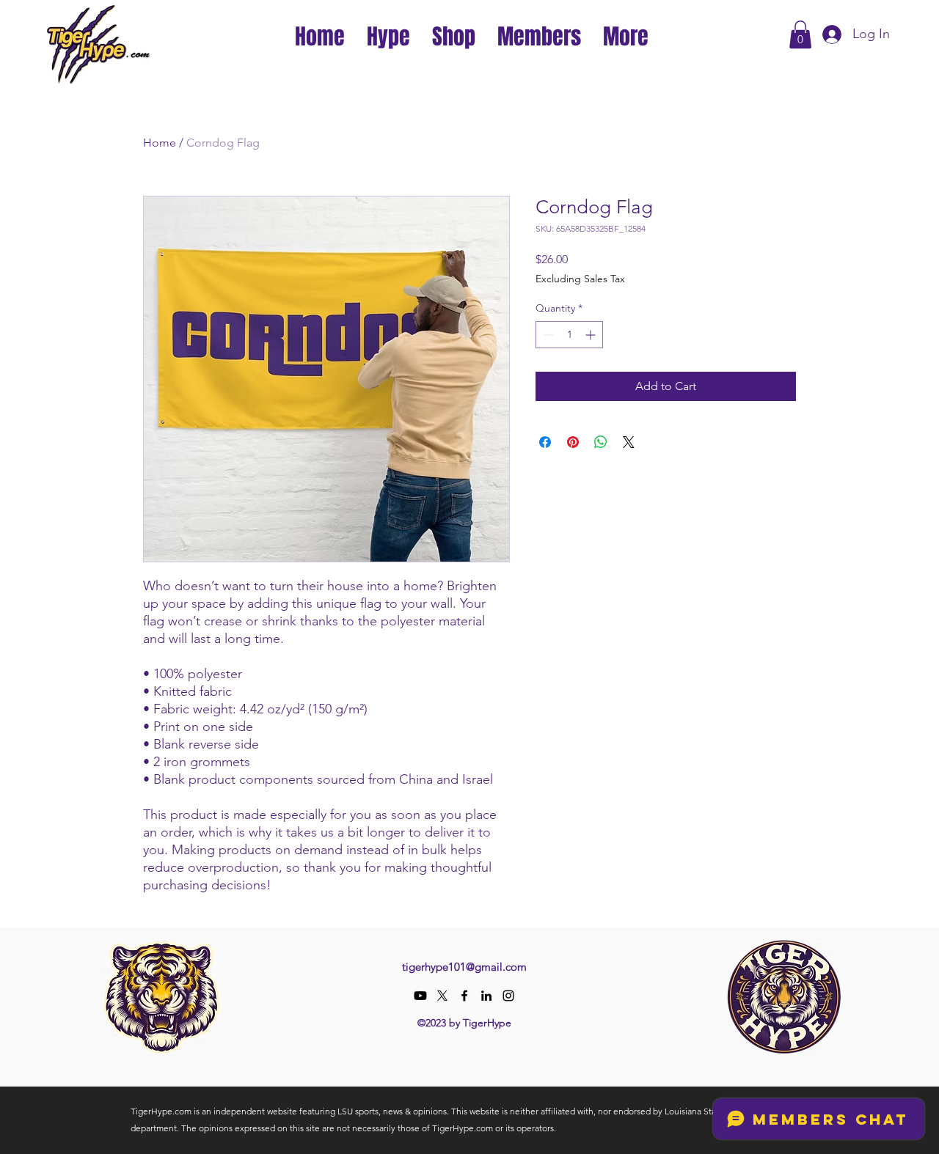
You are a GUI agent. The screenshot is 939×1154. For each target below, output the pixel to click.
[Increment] (591, 335)
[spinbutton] (569, 335)
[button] (388, 34)
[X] (442, 995)
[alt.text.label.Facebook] (464, 995)
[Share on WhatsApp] (601, 442)
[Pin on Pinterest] (573, 442)
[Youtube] (420, 995)
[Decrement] (547, 335)
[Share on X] (628, 442)
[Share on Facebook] (545, 442)
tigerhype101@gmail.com (464, 967)
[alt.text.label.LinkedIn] (486, 995)
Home (159, 143)
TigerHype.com (161, 1111)
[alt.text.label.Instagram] (508, 995)
